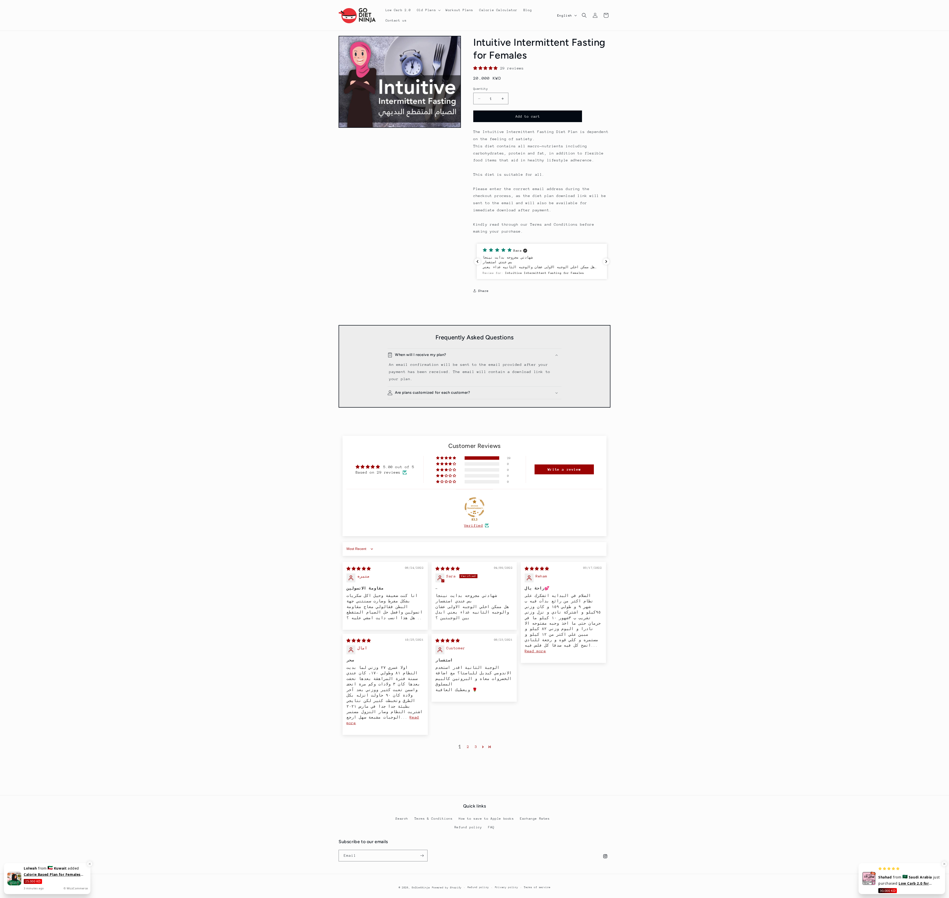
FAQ (491, 827)
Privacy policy (506, 887)
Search (401, 818)
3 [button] (476, 747)
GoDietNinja (421, 887)
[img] (358, 569)
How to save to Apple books (486, 818)
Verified (473, 525)
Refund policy (468, 827)
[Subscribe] (421, 855)
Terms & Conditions (433, 818)
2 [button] (468, 747)
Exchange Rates (535, 818)
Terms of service (537, 887)
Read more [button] (535, 651)
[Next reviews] (606, 261)
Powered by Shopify (447, 887)
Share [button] (483, 291)
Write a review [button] (564, 469)
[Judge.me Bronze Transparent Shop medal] (474, 507)
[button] (428, 10)
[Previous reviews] (477, 261)
